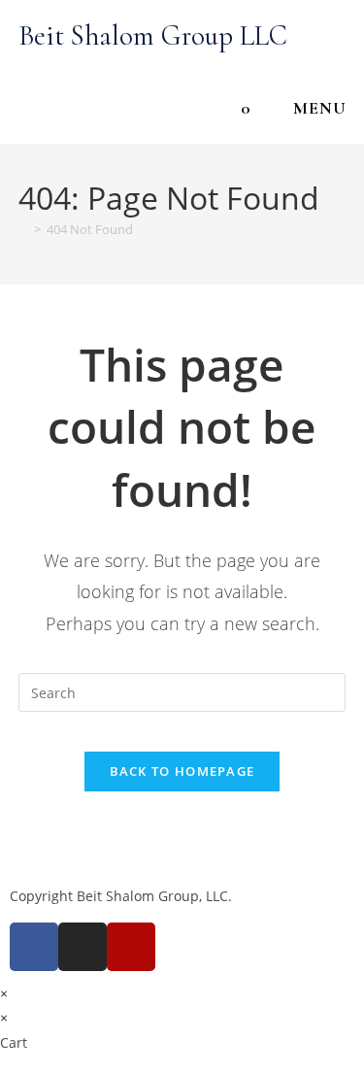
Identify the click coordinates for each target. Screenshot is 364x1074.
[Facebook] (34, 947)
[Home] (23, 229)
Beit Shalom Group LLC (152, 35)
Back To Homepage (182, 771)
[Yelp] (131, 947)
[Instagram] (82, 947)
